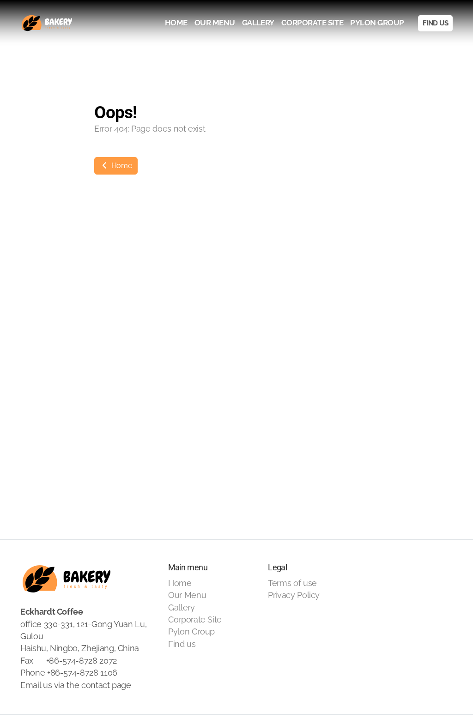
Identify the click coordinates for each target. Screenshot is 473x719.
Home (120, 165)
